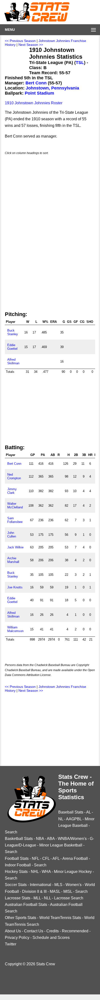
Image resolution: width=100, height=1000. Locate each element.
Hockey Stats (16, 872)
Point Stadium (39, 93)
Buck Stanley (12, 332)
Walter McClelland (15, 505)
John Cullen (11, 534)
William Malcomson (15, 629)
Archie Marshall (13, 560)
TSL (80, 62)
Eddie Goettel (12, 346)
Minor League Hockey (73, 872)
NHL (35, 872)
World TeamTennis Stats (60, 918)
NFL (35, 858)
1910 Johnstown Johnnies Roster (33, 103)
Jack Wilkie (15, 547)
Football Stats (17, 858)
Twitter (10, 944)
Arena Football (75, 858)
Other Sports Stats (20, 918)
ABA (51, 839)
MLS (58, 885)
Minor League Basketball (60, 845)
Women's (74, 885)
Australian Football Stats (26, 904)
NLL (47, 898)
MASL (55, 891)
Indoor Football (18, 865)
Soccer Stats (16, 885)
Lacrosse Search (68, 898)
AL (88, 812)
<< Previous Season (20, 41)
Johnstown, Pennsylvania (52, 88)
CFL (46, 858)
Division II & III (34, 891)
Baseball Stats (70, 812)
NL (60, 819)
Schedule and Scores (51, 937)
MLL (37, 898)
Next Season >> (30, 45)
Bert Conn (36, 83)
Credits (52, 931)
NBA (40, 839)
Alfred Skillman (13, 361)
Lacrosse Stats (17, 898)
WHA (46, 872)
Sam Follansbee (15, 520)
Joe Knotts (15, 587)
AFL (55, 858)
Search (11, 832)
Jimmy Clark (12, 491)
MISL (67, 891)
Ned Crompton (14, 476)
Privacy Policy (17, 937)
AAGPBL (74, 819)
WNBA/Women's (72, 839)
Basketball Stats (19, 839)
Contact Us (33, 931)
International (40, 885)
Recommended (75, 931)
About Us (13, 931)
